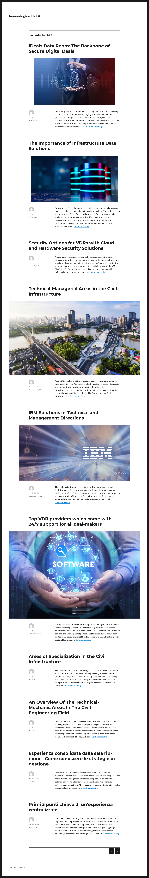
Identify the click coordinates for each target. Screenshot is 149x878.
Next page (117, 853)
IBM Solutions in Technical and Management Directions (63, 415)
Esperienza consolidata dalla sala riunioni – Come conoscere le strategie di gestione (72, 759)
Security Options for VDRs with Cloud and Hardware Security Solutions (71, 245)
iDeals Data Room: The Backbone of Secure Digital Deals (69, 48)
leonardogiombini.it (24, 16)
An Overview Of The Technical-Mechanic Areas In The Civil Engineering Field (64, 707)
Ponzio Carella (34, 387)
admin (31, 117)
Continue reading (94, 127)
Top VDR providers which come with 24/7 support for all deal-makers (70, 521)
